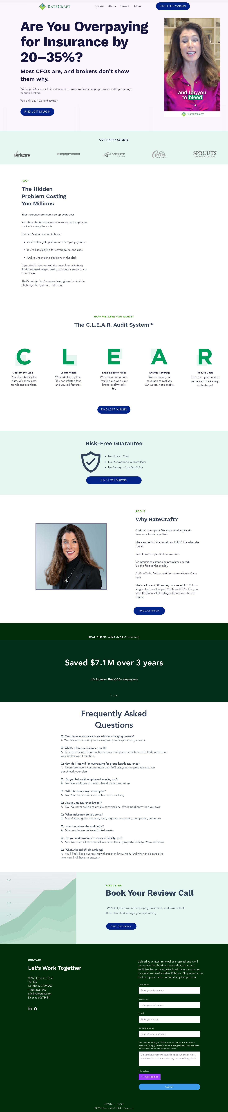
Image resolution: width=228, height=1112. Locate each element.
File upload (144, 1070)
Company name (146, 1027)
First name (144, 984)
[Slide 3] (116, 695)
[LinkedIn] (30, 1009)
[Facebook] (35, 1009)
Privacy (108, 1103)
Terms (120, 1103)
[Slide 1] (111, 695)
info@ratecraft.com (39, 993)
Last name (144, 998)
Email (141, 1013)
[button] (216, 113)
